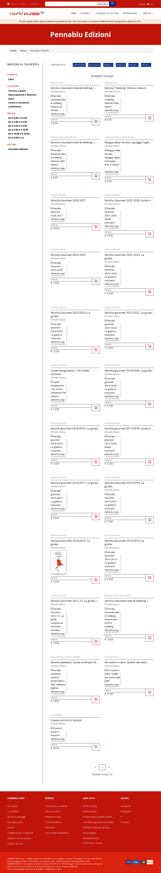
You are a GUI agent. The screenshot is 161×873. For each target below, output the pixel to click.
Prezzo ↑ (133, 65)
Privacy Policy (90, 806)
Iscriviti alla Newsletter (57, 832)
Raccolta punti (14, 822)
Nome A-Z (108, 65)
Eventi (23, 4)
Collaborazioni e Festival (20, 832)
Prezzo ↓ (146, 65)
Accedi (142, 4)
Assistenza (34, 4)
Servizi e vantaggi (16, 816)
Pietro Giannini (57, 137)
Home (13, 50)
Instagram (126, 811)
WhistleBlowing (91, 838)
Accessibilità (89, 832)
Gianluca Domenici (112, 137)
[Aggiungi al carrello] (96, 121)
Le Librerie (13, 811)
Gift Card (50, 827)
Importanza (79, 65)
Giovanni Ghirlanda (59, 365)
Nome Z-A (121, 65)
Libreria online (52, 811)
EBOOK (147, 13)
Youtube (125, 822)
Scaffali (85, 13)
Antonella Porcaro (112, 657)
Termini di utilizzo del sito (96, 827)
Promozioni (130, 13)
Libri (73, 13)
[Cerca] (112, 4)
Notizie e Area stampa (19, 838)
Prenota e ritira (53, 816)
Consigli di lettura (107, 13)
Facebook (126, 806)
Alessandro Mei (57, 82)
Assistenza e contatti (56, 806)
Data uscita (94, 65)
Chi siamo (12, 806)
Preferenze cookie (93, 842)
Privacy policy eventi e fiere (97, 816)
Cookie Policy (90, 811)
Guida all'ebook (53, 822)
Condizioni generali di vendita (98, 822)
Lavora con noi (15, 843)
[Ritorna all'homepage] (27, 13)
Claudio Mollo (56, 715)
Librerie (13, 4)
